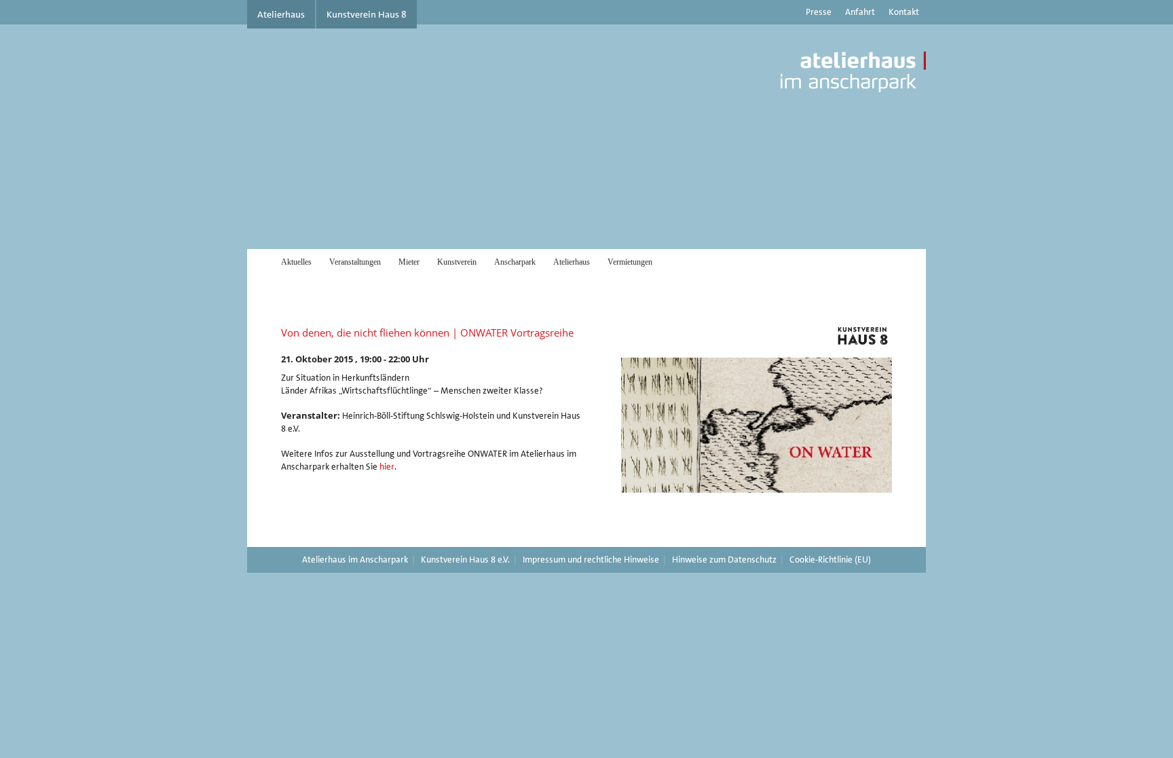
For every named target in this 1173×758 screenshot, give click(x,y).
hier (386, 466)
